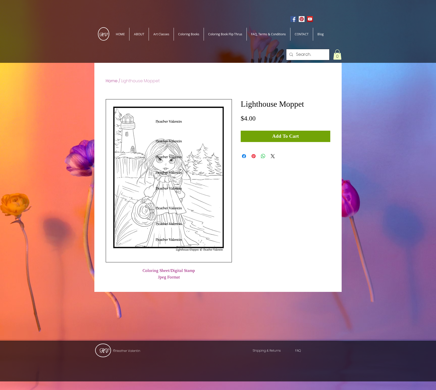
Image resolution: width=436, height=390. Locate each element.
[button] (337, 54)
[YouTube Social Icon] (310, 19)
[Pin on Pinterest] (254, 156)
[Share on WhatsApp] (263, 156)
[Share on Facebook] (244, 156)
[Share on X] (273, 156)
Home (112, 81)
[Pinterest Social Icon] (302, 19)
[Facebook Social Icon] (293, 19)
